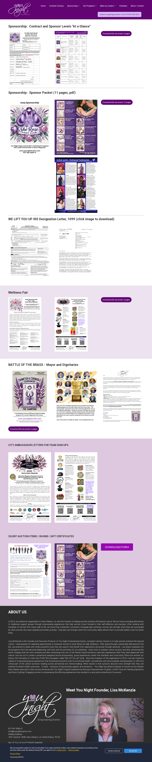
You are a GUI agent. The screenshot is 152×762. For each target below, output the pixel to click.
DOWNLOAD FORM (117, 547)
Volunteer (123, 6)
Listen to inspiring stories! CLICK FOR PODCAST (119, 14)
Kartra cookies (73, 750)
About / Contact (137, 6)
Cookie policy (61, 750)
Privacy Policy (15, 754)
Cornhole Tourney (56, 6)
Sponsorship (72, 6)
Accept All (133, 751)
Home (43, 6)
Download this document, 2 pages (116, 33)
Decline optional (114, 751)
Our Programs (89, 6)
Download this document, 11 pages (117, 102)
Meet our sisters (107, 6)
